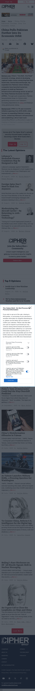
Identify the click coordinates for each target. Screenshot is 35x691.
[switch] (27, 347)
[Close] (31, 308)
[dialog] (17, 346)
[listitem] (17, 343)
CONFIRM (11, 380)
